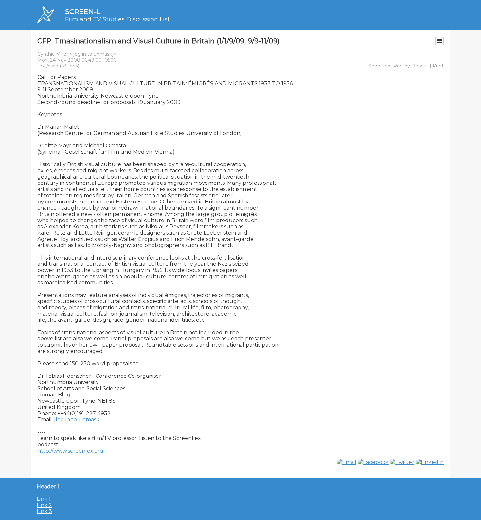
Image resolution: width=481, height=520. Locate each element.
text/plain (47, 66)
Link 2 (44, 505)
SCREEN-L (82, 12)
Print (438, 66)
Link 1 (44, 499)
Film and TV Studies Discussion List (117, 19)
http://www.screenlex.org (70, 451)
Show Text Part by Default (398, 66)
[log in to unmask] (93, 54)
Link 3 (44, 511)
